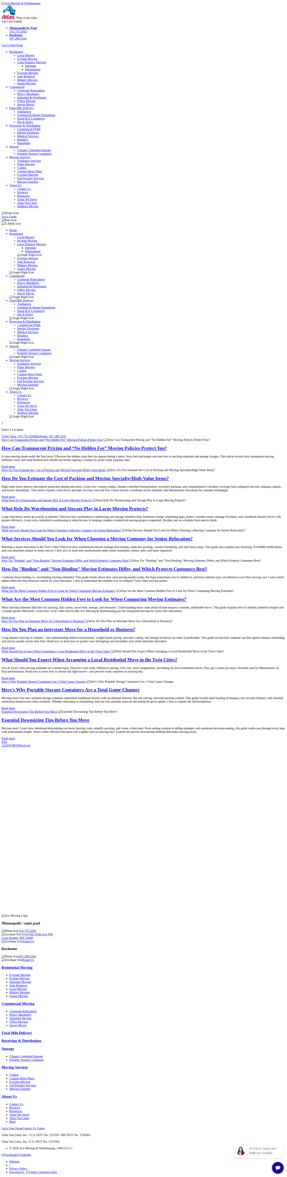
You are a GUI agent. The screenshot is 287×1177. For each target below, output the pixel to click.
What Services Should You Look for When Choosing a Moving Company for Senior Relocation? (61, 530)
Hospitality (24, 143)
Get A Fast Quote (12, 45)
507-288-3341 (18, 36)
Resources (23, 196)
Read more (8, 466)
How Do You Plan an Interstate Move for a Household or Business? (43, 621)
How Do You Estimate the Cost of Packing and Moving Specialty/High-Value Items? (54, 470)
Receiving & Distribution (24, 125)
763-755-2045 (23, 29)
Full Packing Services (30, 178)
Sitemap (14, 1161)
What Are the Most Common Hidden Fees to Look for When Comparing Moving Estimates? (59, 591)
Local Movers (25, 55)
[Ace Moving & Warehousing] (21, 3)
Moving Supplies (27, 181)
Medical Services (27, 136)
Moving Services (19, 157)
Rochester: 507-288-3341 (50, 436)
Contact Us (24, 188)
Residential (16, 51)
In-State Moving (27, 58)
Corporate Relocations (31, 90)
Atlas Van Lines (27, 203)
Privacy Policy (18, 1168)
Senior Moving (26, 83)
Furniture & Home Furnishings (36, 115)
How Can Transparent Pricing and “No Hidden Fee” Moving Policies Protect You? (53, 439)
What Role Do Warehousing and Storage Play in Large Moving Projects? (47, 500)
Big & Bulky (25, 122)
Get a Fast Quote (12, 1128)
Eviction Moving (27, 73)
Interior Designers (28, 132)
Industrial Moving (20, 1018)
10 (17, 745)
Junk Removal (26, 76)
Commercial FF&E (29, 129)
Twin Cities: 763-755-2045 (18, 436)
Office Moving (26, 101)
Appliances (24, 111)
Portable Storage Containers (34, 153)
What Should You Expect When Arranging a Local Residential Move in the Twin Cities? (56, 651)
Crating (21, 167)
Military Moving (27, 80)
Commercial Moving (18, 1004)
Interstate (30, 66)
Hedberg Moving (27, 206)
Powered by (17, 1172)
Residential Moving (17, 967)
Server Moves (25, 104)
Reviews (22, 192)
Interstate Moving (20, 982)
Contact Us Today (33, 1128)
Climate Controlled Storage (34, 150)
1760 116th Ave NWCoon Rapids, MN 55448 (27, 936)
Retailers (22, 139)
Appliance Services (29, 160)
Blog (12, 1121)
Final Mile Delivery (21, 108)
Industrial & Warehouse (31, 97)
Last (27, 745)
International (32, 69)
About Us (15, 185)
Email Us (28, 941)
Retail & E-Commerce (31, 118)
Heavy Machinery (28, 94)
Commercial (16, 87)
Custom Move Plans (29, 171)
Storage (14, 146)
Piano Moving (26, 164)
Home (13, 230)
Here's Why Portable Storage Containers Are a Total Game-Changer (44, 681)
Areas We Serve (27, 199)
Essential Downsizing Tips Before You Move (29, 711)
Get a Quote (9, 216)
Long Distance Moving (31, 62)
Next (22, 745)
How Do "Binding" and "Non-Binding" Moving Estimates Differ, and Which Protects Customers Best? (65, 560)
